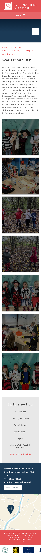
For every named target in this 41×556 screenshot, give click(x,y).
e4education (27, 535)
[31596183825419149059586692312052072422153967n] (20, 293)
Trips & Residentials (20, 454)
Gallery (16, 50)
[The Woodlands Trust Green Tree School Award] (16, 550)
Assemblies (20, 411)
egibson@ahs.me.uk (21, 482)
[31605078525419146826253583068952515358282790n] (20, 215)
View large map (13, 487)
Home (5, 47)
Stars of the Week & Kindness (20, 446)
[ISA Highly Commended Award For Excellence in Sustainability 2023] (28, 550)
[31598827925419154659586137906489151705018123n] (20, 137)
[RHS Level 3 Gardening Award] (5, 550)
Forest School (20, 425)
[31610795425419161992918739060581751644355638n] (20, 176)
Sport (20, 438)
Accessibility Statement (20, 539)
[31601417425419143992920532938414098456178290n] (20, 254)
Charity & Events (20, 418)
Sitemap (20, 541)
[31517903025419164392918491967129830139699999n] (20, 371)
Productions (20, 432)
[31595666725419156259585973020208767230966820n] (20, 332)
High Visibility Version (20, 537)
